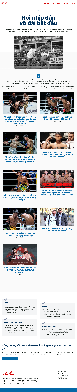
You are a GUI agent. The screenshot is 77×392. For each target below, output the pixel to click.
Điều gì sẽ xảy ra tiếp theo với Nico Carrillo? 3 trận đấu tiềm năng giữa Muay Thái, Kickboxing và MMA (20, 159)
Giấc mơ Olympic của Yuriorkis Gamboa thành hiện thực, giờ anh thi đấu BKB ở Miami (57, 154)
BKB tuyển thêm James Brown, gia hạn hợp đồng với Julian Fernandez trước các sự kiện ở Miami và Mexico (57, 192)
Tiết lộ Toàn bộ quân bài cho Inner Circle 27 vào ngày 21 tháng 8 (57, 118)
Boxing (58, 3)
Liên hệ (73, 3)
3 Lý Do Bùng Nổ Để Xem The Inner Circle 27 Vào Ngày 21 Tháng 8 (20, 234)
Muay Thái (46, 3)
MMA (53, 3)
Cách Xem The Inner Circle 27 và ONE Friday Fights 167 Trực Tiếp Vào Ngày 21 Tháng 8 (19, 197)
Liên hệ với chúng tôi (9, 358)
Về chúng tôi (65, 3)
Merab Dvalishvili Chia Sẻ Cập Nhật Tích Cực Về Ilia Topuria (57, 229)
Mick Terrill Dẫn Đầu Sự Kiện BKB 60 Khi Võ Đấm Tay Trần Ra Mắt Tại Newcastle (20, 270)
